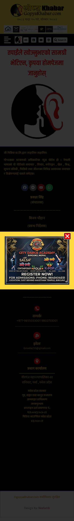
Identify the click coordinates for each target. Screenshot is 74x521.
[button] (67, 236)
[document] (37, 260)
